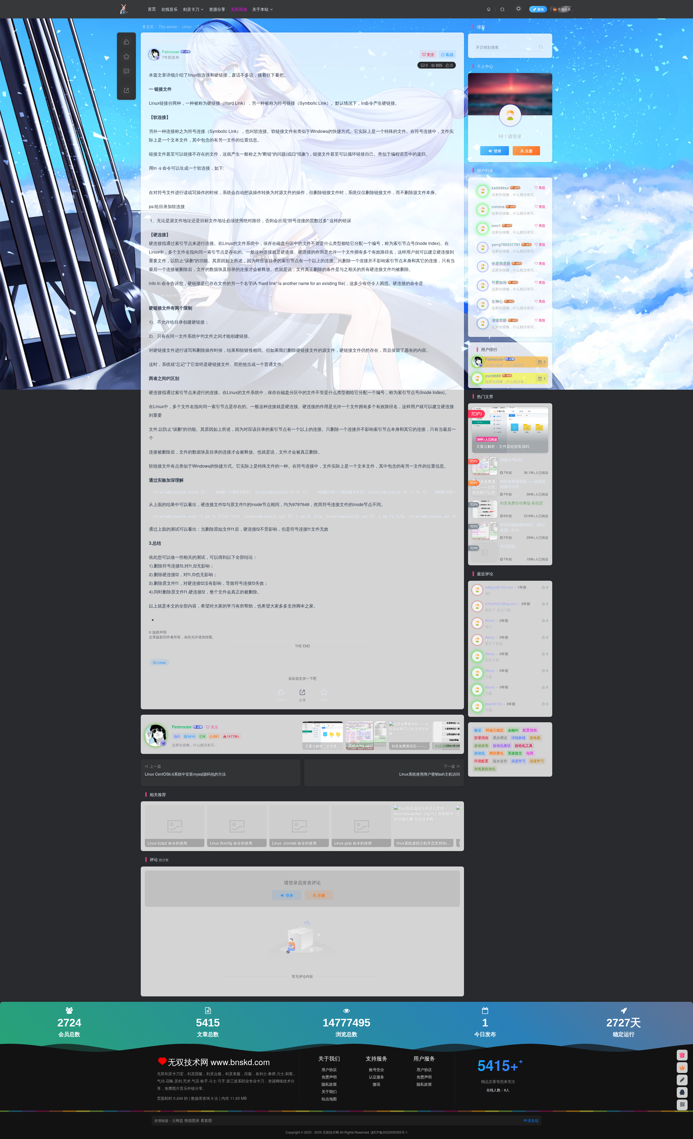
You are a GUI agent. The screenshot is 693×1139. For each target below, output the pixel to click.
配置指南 (530, 730)
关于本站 (260, 9)
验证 (477, 730)
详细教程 (518, 737)
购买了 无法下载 (498, 610)
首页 (152, 9)
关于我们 (329, 1091)
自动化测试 (502, 745)
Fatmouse (170, 51)
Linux (186, 26)
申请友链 (531, 1120)
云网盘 (177, 1120)
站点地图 (329, 1098)
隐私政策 (329, 1084)
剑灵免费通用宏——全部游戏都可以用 (522, 483)
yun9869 (493, 375)
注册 (321, 895)
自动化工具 (523, 745)
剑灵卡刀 (191, 9)
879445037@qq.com (501, 603)
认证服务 (376, 1076)
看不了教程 (494, 643)
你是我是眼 (501, 263)
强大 (488, 627)
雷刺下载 (492, 660)
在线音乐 (169, 9)
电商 (529, 753)
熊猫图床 (192, 1120)
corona (498, 206)
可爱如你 (499, 282)
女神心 (497, 301)
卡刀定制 (507, 546)
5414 (191, 736)
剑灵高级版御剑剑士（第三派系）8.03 (522, 527)
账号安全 (376, 1069)
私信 (449, 54)
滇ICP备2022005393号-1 (389, 1132)
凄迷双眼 (499, 320)
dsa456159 (493, 703)
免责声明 (329, 1076)
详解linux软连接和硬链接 (182, 40)
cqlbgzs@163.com (499, 587)
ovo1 (496, 225)
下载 (488, 677)
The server (168, 26)
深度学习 (518, 760)
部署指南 (481, 737)
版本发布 (500, 760)
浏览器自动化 (484, 768)
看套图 (206, 1120)
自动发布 (481, 745)
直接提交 (515, 753)
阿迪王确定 (495, 730)
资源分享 (217, 9)
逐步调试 (500, 737)
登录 (289, 895)
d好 (488, 593)
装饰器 (535, 737)
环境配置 (481, 760)
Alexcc (490, 620)
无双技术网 (331, 1132)
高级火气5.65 (511, 459)
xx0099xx (500, 188)
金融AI (513, 730)
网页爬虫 (496, 753)
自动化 (479, 753)
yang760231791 (506, 244)
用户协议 (329, 1069)
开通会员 (564, 9)
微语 (376, 1084)
